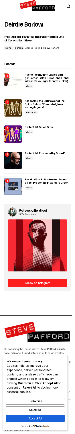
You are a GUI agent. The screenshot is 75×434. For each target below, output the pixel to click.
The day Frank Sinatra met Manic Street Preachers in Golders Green (46, 181)
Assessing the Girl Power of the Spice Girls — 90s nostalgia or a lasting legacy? (45, 104)
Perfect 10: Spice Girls (39, 127)
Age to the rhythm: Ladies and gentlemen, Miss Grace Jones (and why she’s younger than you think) (47, 78)
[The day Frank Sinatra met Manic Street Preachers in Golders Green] (13, 186)
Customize (35, 401)
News (8, 48)
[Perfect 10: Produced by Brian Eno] (13, 160)
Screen (19, 48)
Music (29, 86)
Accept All (35, 418)
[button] (6, 6)
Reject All (35, 410)
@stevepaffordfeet (33, 210)
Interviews (31, 112)
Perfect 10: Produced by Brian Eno (46, 153)
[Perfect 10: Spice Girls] (13, 134)
